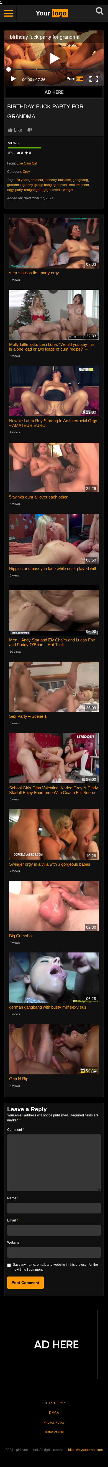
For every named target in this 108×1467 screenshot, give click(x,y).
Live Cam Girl (27, 163)
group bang (43, 185)
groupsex (60, 185)
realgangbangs (35, 190)
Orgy (26, 172)
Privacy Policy (54, 1422)
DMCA (54, 1413)
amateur (37, 180)
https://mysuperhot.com (85, 1450)
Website (13, 1242)
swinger (67, 190)
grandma (14, 185)
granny (27, 185)
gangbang (80, 180)
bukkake (64, 180)
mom (85, 185)
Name (13, 1198)
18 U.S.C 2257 (54, 1403)
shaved (54, 190)
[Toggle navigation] (8, 13)
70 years (22, 180)
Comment (15, 1130)
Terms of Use (54, 1432)
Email (12, 1220)
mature (74, 185)
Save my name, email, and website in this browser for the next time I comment (55, 1267)
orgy (10, 190)
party (18, 190)
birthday (50, 180)
